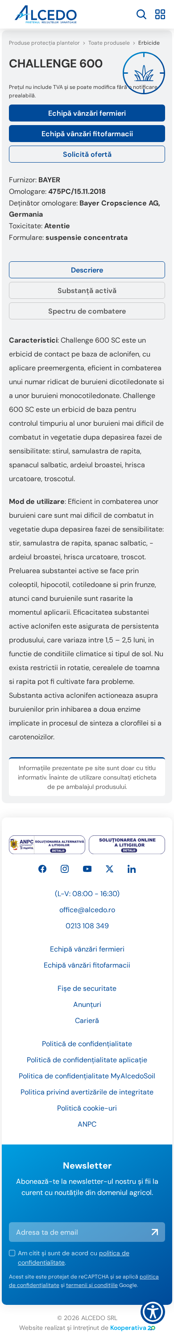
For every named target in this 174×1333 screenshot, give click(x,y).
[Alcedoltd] (87, 869)
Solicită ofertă (87, 154)
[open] (141, 14)
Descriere (87, 270)
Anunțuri (87, 1004)
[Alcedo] (65, 869)
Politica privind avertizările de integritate (87, 1092)
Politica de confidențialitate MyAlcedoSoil (87, 1076)
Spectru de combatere (87, 311)
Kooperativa (128, 1328)
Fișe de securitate (87, 988)
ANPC (87, 1124)
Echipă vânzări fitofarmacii (87, 133)
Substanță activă (87, 290)
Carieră (87, 1020)
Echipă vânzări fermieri (87, 113)
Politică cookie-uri (87, 1108)
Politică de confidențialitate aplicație (87, 1060)
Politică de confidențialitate (87, 1043)
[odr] (127, 844)
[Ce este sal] (47, 844)
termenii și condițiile (92, 1285)
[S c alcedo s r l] (132, 869)
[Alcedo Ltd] (42, 869)
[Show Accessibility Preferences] (153, 1311)
